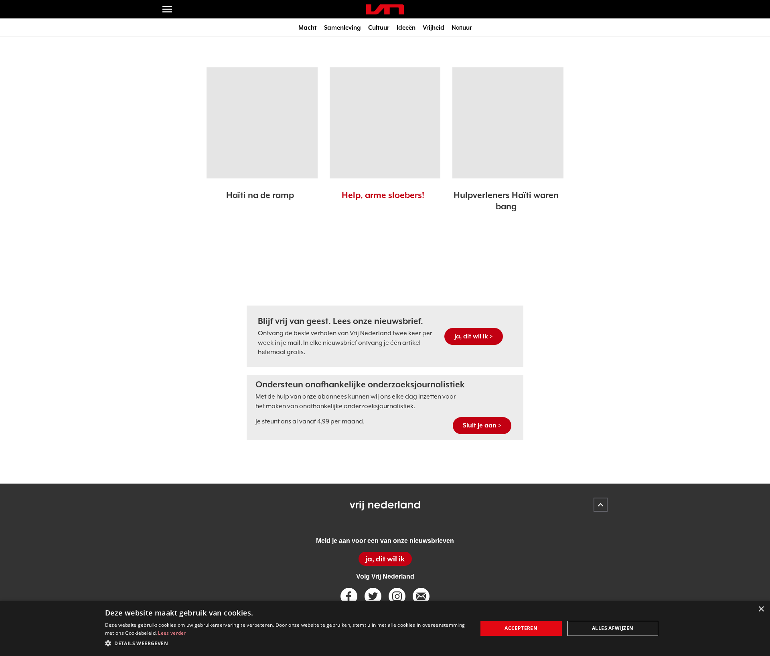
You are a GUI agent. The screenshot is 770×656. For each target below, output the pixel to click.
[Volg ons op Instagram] (397, 596)
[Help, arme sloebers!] (385, 122)
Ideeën (406, 27)
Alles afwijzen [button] (613, 628)
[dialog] (385, 628)
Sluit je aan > (482, 425)
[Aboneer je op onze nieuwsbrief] (421, 596)
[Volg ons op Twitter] (373, 596)
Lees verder (172, 633)
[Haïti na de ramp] (262, 122)
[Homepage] (385, 9)
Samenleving (342, 27)
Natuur (462, 27)
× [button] (761, 609)
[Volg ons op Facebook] (348, 596)
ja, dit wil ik (385, 559)
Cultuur (378, 27)
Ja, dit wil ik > (473, 336)
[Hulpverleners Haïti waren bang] (507, 122)
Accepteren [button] (521, 628)
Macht (307, 27)
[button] (285, 643)
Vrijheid (433, 27)
